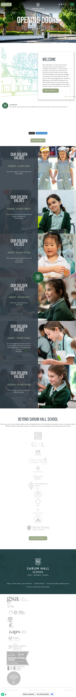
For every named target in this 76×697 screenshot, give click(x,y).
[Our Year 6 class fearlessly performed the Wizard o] (11, 115)
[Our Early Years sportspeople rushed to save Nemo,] (65, 126)
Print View (29, 587)
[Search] (65, 4)
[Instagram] (63, 4)
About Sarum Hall (50, 90)
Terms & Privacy (36, 690)
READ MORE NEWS (37, 140)
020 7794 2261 (40, 583)
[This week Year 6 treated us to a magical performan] (29, 115)
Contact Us (5, 4)
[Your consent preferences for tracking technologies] (5, 694)
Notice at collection (28, 694)
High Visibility (45, 587)
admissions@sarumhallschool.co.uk (59, 583)
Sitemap (31, 690)
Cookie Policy (44, 690)
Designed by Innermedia (69, 690)
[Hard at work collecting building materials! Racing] (47, 126)
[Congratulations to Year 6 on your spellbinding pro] (47, 115)
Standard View (37, 587)
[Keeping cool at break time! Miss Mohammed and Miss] (29, 126)
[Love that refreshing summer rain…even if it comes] (11, 126)
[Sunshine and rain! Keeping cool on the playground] (65, 115)
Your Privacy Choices (43, 694)
